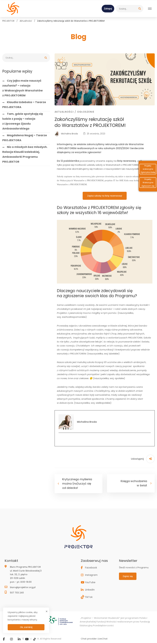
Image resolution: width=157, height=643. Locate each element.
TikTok (89, 597)
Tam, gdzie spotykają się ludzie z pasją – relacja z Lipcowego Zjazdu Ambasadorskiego (22, 121)
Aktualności (26, 20)
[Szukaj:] (129, 8)
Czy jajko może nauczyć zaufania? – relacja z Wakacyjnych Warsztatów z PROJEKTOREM (22, 88)
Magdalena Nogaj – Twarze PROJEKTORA (24, 137)
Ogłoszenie (85, 111)
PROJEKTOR (8, 20)
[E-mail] (105, 439)
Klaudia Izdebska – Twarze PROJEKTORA (24, 104)
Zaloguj (108, 8)
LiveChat (103, 638)
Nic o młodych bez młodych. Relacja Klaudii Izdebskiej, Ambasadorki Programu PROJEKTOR (25, 154)
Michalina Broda (69, 133)
